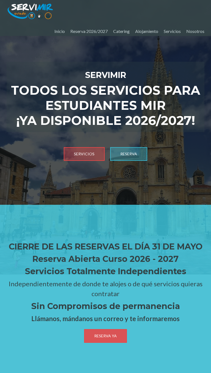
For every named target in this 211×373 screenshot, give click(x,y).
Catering (121, 31)
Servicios (172, 31)
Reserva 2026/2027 (89, 31)
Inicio (59, 31)
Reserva (128, 154)
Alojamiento (146, 31)
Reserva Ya (105, 335)
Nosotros (195, 31)
